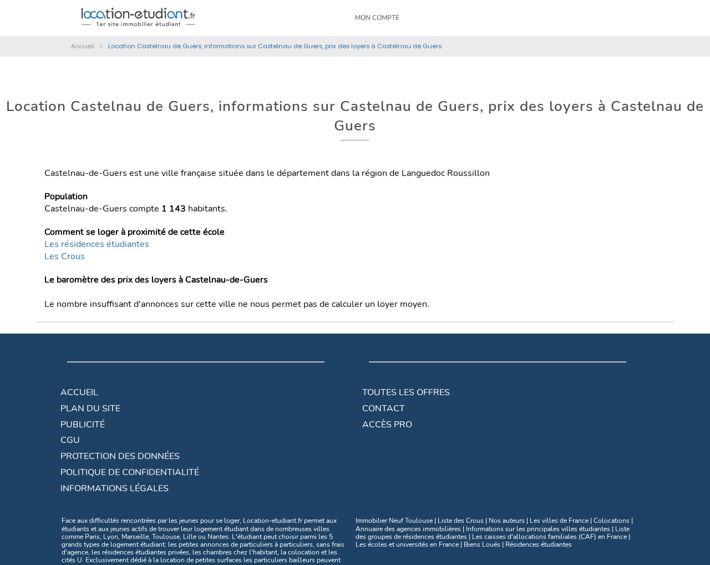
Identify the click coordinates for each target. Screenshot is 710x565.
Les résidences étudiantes (96, 244)
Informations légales (114, 488)
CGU (70, 440)
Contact (383, 408)
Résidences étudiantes (538, 544)
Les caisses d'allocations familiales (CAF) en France (549, 536)
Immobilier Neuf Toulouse (394, 520)
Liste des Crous (461, 520)
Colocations (612, 520)
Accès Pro (387, 424)
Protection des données (120, 456)
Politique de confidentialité (129, 472)
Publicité (82, 424)
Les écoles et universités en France (407, 544)
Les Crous (64, 256)
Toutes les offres (406, 392)
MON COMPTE (377, 17)
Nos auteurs (507, 520)
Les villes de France (559, 520)
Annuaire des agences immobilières (408, 528)
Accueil (79, 392)
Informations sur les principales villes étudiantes (538, 528)
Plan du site (90, 408)
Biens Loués (482, 544)
